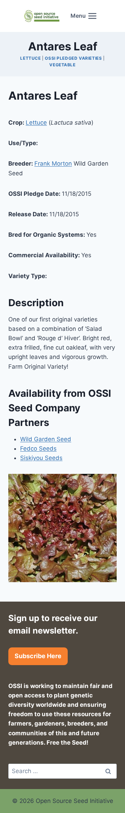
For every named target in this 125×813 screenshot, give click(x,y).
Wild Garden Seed (45, 439)
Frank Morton (53, 163)
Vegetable (62, 64)
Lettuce (30, 58)
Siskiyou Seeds (41, 457)
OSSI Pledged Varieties (73, 58)
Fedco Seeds (38, 448)
